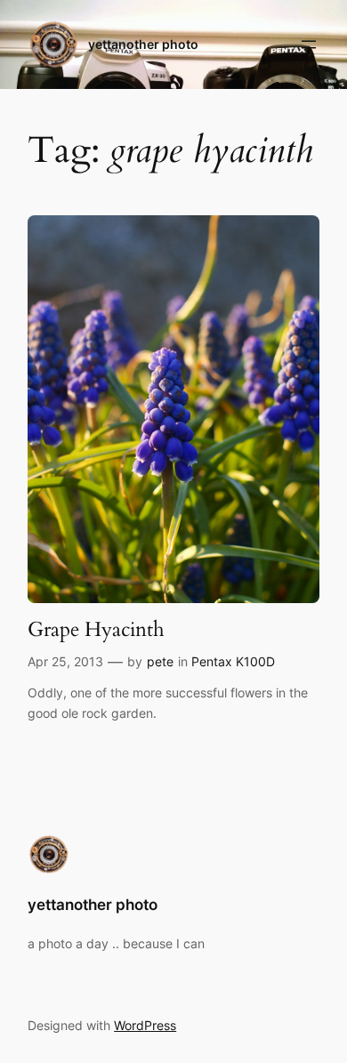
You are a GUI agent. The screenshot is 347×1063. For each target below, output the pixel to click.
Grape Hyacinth (96, 629)
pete (160, 661)
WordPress (145, 1025)
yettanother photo (143, 44)
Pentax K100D (233, 661)
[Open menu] (308, 44)
